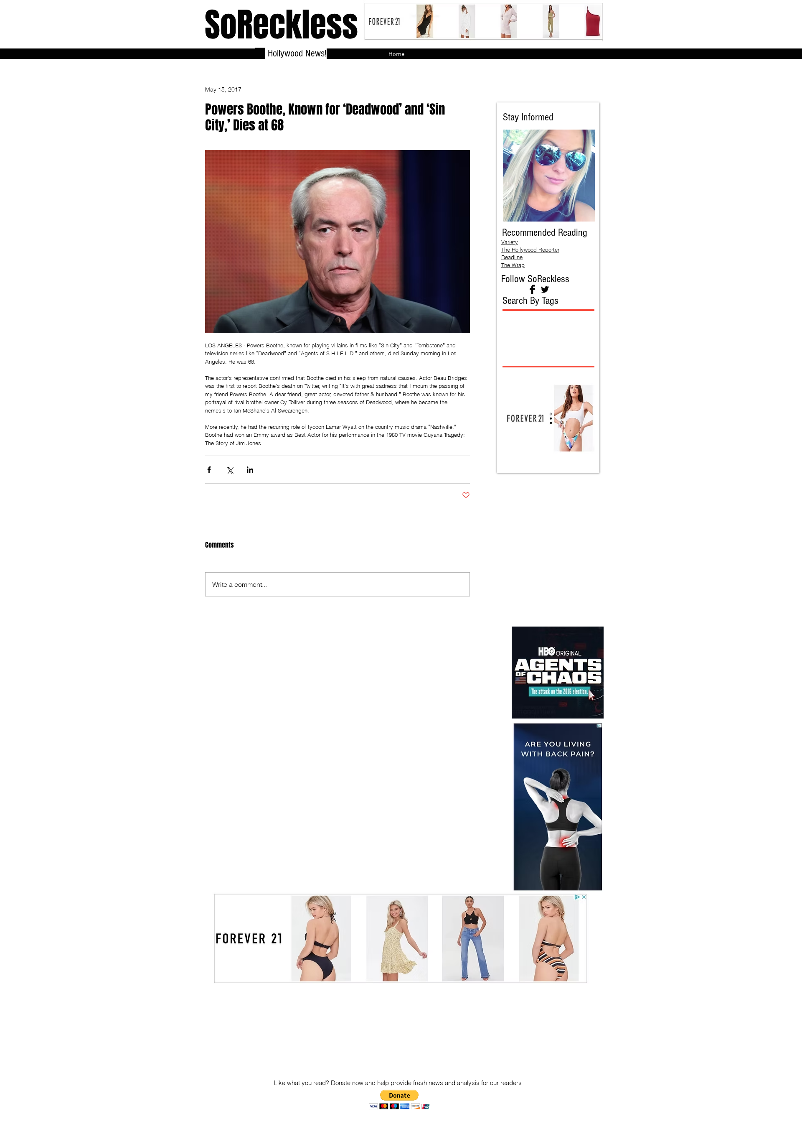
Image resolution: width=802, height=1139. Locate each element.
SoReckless (281, 24)
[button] (399, 1099)
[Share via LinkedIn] (250, 470)
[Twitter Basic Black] (545, 289)
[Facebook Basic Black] (532, 289)
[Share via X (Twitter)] (229, 470)
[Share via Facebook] (209, 470)
